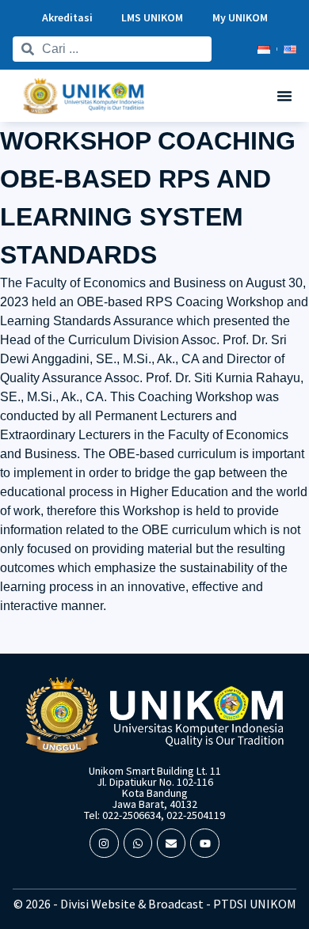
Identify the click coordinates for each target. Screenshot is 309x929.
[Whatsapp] (138, 843)
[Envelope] (171, 843)
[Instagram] (104, 843)
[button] (284, 96)
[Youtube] (204, 843)
